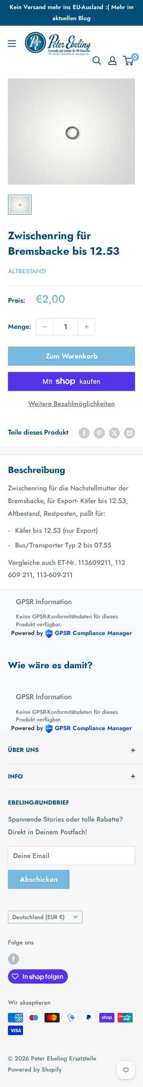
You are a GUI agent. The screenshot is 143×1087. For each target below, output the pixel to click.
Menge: (19, 326)
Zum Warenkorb (72, 356)
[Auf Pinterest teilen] (99, 432)
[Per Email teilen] (129, 432)
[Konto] (112, 60)
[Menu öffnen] (12, 43)
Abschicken (39, 879)
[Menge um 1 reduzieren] (44, 326)
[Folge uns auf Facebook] (13, 959)
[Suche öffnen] (97, 60)
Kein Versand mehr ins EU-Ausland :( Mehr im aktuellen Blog (71, 13)
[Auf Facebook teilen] (84, 432)
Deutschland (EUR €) (38, 917)
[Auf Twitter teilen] (114, 432)
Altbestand (27, 271)
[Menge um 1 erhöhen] (86, 326)
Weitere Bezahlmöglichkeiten (71, 403)
